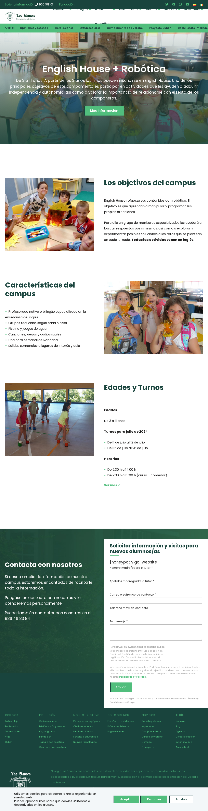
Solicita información (20, 4)
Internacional (128, 9)
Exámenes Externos (118, 726)
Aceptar (126, 799)
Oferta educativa (83, 726)
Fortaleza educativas (85, 736)
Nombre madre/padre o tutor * (131, 568)
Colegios (82, 9)
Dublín (8, 742)
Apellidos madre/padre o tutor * (132, 581)
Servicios (170, 9)
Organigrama (47, 731)
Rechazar (154, 799)
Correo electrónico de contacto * (133, 595)
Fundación (45, 736)
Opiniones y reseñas (34, 28)
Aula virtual (182, 747)
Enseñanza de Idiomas (120, 721)
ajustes (48, 805)
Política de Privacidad (132, 676)
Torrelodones (12, 731)
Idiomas (151, 9)
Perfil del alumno (82, 731)
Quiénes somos (48, 721)
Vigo (10, 28)
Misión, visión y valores (52, 726)
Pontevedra (11, 726)
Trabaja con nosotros (51, 742)
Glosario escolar (185, 736)
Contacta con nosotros (52, 747)
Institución (60, 9)
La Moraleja (11, 721)
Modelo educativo (102, 16)
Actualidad (192, 9)
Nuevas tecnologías (85, 742)
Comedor (147, 742)
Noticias (180, 721)
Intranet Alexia (184, 742)
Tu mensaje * (119, 621)
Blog (178, 726)
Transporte (148, 747)
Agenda (180, 731)
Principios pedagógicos (87, 721)
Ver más (111, 485)
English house (115, 731)
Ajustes (181, 799)
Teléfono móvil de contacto (129, 608)
